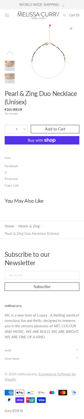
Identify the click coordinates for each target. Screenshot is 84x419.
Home (9, 226)
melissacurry (27, 374)
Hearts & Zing (29, 226)
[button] (7, 15)
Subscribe (42, 286)
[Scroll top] (77, 412)
